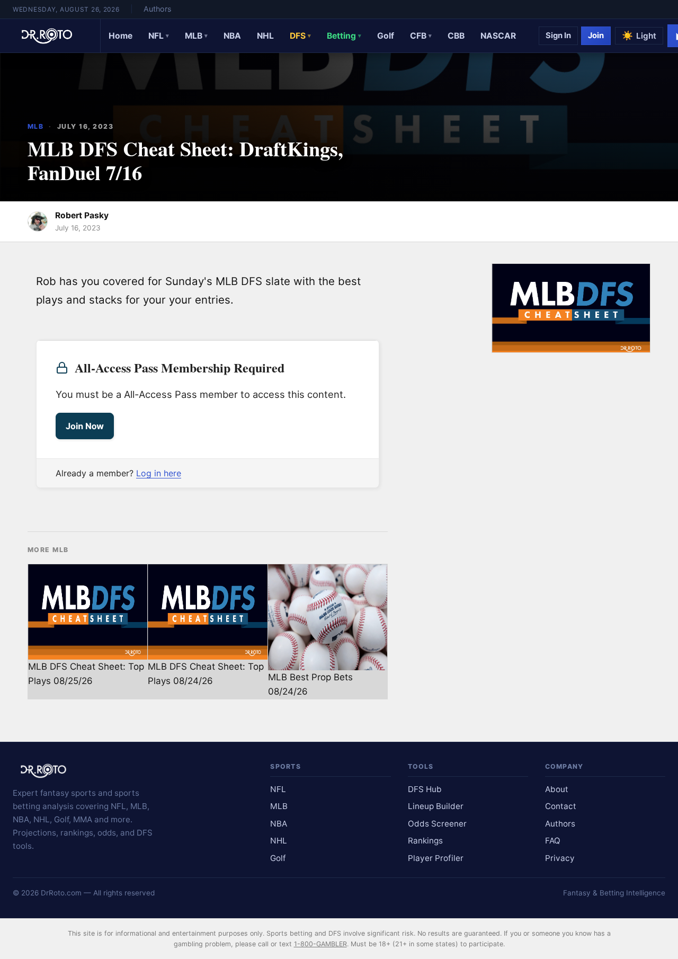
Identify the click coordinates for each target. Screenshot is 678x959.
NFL (158, 36)
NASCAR (498, 36)
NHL (265, 36)
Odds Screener (437, 824)
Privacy (560, 858)
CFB (421, 36)
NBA (232, 36)
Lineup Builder (435, 806)
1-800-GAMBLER (320, 944)
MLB (196, 36)
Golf (385, 36)
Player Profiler (435, 858)
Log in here (158, 473)
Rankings (425, 841)
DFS (300, 36)
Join (596, 35)
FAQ (552, 841)
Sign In (558, 35)
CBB (456, 36)
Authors (157, 8)
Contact (560, 806)
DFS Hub (425, 789)
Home (120, 36)
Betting (344, 36)
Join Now (85, 426)
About (556, 789)
